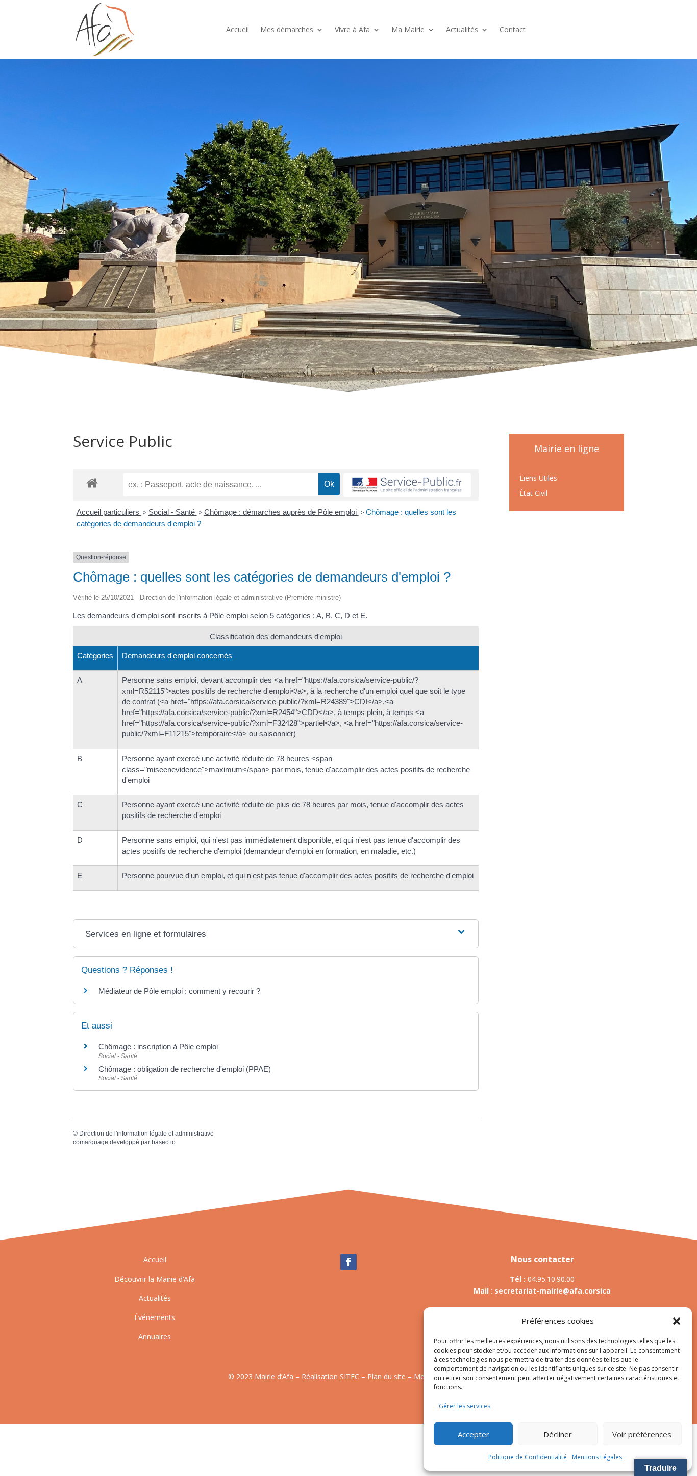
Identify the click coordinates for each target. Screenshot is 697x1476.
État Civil (533, 494)
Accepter (473, 1434)
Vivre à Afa (352, 29)
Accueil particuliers (109, 512)
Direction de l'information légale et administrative (146, 1133)
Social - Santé (172, 512)
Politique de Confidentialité (527, 1457)
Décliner (557, 1434)
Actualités (462, 29)
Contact (513, 29)
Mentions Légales (597, 1457)
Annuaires (154, 1336)
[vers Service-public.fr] (407, 485)
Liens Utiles (538, 479)
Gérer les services (464, 1406)
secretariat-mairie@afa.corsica (552, 1291)
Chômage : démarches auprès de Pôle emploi (281, 512)
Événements (154, 1317)
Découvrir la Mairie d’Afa (154, 1279)
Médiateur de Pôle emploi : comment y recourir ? (179, 991)
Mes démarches (286, 29)
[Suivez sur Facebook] (348, 1262)
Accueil (237, 29)
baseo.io (164, 1142)
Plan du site (387, 1376)
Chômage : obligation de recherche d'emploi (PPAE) (184, 1069)
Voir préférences (641, 1434)
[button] (676, 1321)
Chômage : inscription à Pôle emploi (158, 1046)
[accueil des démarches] (92, 482)
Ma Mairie (408, 29)
